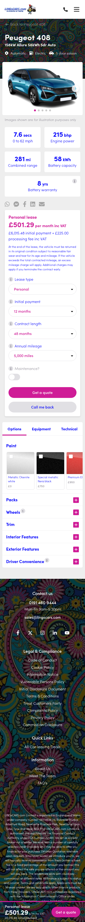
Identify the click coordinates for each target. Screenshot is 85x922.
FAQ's (42, 782)
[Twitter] (30, 633)
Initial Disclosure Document (42, 688)
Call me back (42, 406)
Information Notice (42, 674)
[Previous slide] (9, 88)
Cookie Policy (42, 667)
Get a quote (42, 392)
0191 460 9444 (42, 602)
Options (14, 428)
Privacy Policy (43, 717)
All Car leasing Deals (42, 746)
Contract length (28, 323)
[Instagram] (42, 633)
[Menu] (76, 9)
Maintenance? (27, 368)
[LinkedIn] (55, 633)
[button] (35, 110)
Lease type (24, 279)
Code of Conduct (42, 659)
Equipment (41, 428)
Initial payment (27, 301)
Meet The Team (42, 775)
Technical (69, 428)
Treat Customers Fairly (43, 703)
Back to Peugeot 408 (27, 24)
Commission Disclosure (42, 724)
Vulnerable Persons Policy (42, 681)
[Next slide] (75, 88)
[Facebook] (18, 633)
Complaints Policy (42, 710)
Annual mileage (28, 345)
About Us (42, 768)
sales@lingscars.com (43, 617)
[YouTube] (67, 633)
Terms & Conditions (42, 695)
